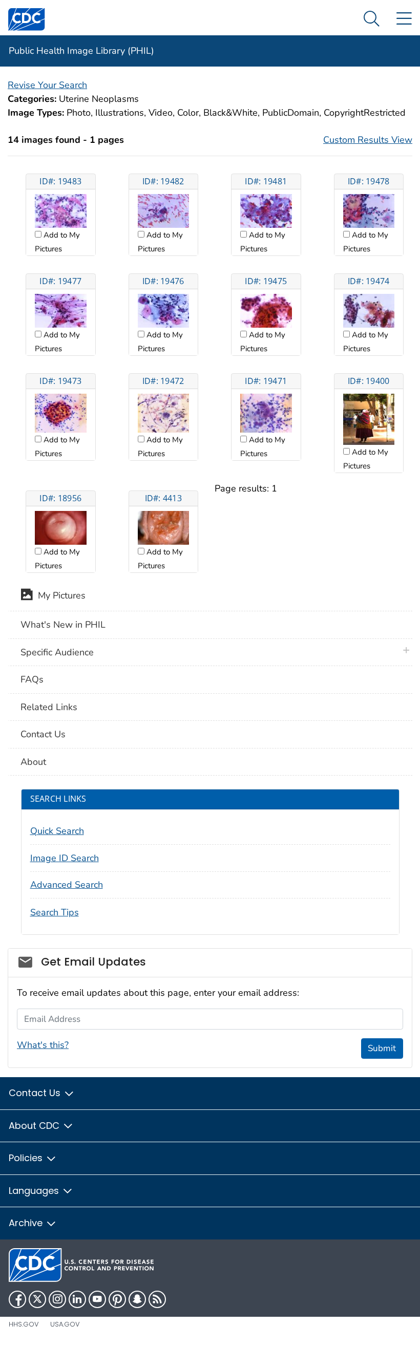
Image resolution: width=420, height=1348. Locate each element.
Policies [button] (27, 1157)
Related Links (48, 707)
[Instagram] (57, 1299)
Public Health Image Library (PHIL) (81, 51)
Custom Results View (367, 140)
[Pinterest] (117, 1299)
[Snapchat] (137, 1299)
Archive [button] (27, 1222)
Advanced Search (66, 885)
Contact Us (43, 734)
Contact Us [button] (36, 1092)
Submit (382, 1048)
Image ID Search (64, 858)
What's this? (43, 1045)
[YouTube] (97, 1299)
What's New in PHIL (63, 624)
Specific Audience (57, 652)
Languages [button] (35, 1190)
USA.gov (65, 1324)
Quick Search (57, 831)
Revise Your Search (47, 85)
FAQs (32, 679)
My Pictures (59, 595)
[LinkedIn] (77, 1299)
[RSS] (157, 1299)
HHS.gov (24, 1324)
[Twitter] (37, 1299)
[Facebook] (17, 1299)
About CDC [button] (35, 1125)
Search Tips (54, 912)
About (33, 762)
